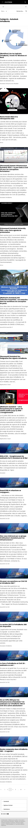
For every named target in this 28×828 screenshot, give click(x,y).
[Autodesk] (9, 2)
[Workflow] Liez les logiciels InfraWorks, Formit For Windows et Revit (13, 55)
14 (20, 789)
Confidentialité (4, 820)
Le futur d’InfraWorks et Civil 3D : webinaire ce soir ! (12, 664)
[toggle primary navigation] (3, 2)
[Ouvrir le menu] (3, 7)
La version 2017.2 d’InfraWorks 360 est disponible (13, 625)
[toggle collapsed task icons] (22, 2)
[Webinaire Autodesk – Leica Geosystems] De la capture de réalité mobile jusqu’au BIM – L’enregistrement (11, 409)
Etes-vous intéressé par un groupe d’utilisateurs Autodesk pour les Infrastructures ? (13, 538)
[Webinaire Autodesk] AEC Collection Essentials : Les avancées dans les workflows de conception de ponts (14, 300)
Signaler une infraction (20, 821)
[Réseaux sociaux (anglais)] (5, 814)
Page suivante (25, 789)
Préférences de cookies (13, 820)
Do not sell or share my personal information (12, 820)
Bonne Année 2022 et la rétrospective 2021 (9, 118)
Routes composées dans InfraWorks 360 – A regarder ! (13, 750)
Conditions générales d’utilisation (8, 822)
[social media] (5, 814)
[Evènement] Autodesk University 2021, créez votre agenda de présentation (13, 230)
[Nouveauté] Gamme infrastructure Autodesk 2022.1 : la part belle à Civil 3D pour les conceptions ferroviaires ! (14, 168)
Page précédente (1, 789)
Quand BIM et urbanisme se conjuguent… (10, 491)
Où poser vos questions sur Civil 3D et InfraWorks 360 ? (13, 582)
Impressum (3, 825)
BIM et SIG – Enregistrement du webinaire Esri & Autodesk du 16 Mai (13, 457)
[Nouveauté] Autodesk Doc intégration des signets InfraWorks (13, 357)
